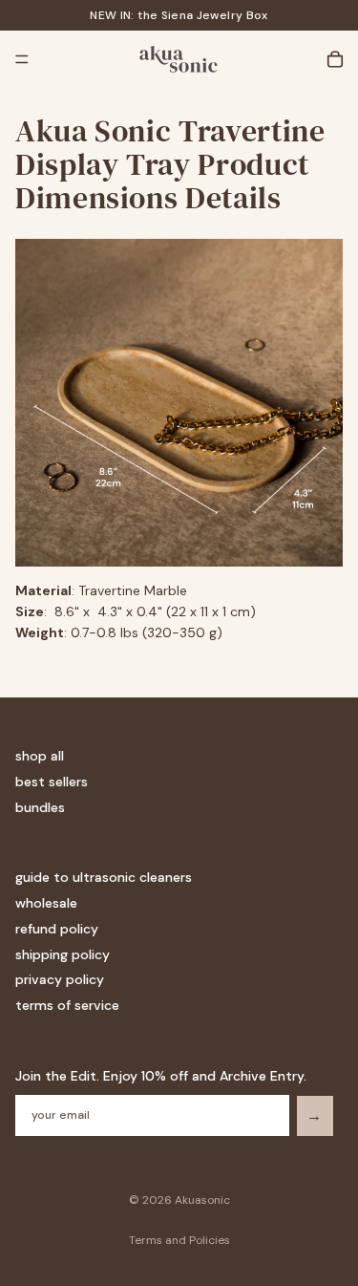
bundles (40, 807)
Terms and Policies (179, 1240)
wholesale (46, 902)
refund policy (56, 928)
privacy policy (59, 979)
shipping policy (62, 954)
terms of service (67, 1005)
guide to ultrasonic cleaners (103, 877)
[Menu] (22, 59)
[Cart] (335, 59)
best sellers (51, 781)
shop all (39, 755)
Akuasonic (202, 1200)
